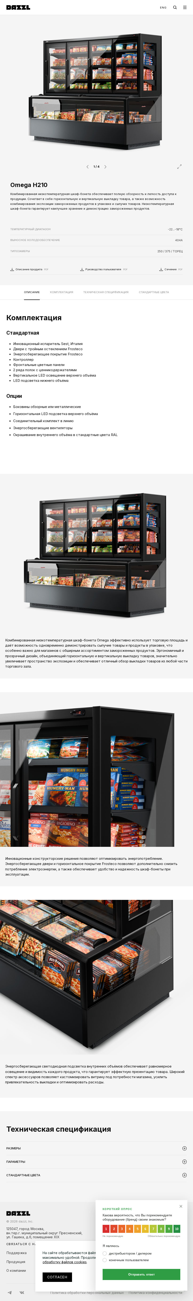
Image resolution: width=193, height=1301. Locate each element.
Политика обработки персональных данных (87, 1293)
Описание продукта (32, 269)
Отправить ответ (141, 1274)
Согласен (57, 1277)
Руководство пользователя (106, 269)
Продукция (15, 1262)
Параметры (15, 1162)
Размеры (13, 1148)
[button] (87, 166)
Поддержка (16, 1253)
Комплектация (61, 292)
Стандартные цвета (154, 292)
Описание (32, 292)
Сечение (174, 269)
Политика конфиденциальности (155, 1293)
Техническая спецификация (106, 292)
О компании (16, 1270)
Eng (163, 7)
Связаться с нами (24, 1244)
